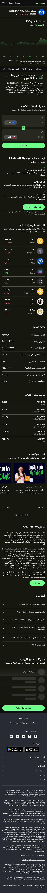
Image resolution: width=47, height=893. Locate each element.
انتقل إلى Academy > (22, 515)
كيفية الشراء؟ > (13, 69)
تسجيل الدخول (14, 3)
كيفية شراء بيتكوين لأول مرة (33, 487)
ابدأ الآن (23, 145)
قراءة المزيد (40, 507)
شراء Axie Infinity (33, 207)
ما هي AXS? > (27, 69)
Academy (30, 214)
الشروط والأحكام (19, 849)
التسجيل (43, 61)
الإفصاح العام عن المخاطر (38, 860)
